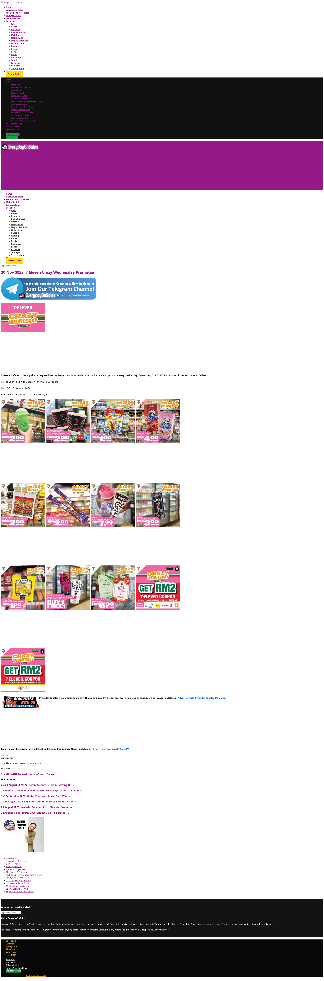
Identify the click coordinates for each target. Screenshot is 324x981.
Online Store (17, 43)
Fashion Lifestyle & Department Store (26, 101)
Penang (15, 49)
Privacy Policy (12, 965)
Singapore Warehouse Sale (54, 929)
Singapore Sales (32, 929)
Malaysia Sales (13, 15)
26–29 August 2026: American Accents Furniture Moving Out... (37, 785)
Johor (13, 24)
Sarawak (15, 63)
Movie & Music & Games (20, 115)
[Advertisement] (77, 171)
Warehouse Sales (14, 10)
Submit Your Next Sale (16, 968)
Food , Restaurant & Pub (21, 104)
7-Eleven (5, 755)
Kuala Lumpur (18, 32)
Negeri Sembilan (19, 40)
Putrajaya (16, 57)
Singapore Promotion (78, 929)
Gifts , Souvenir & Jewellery (22, 107)
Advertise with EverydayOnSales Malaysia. (201, 697)
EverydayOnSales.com (11, 924)
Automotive (16, 85)
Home (9, 7)
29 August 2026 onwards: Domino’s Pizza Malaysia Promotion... (38, 807)
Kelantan (15, 29)
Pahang (15, 46)
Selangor (15, 65)
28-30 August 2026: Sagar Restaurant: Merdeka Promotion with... (39, 801)
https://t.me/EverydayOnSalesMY (110, 748)
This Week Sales (12, 126)
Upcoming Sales (12, 129)
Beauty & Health (17, 93)
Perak (14, 51)
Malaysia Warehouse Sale (158, 924)
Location (10, 21)
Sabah (14, 60)
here (167, 929)
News (8, 132)
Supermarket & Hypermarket (23, 121)
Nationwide (17, 37)
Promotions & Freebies (17, 12)
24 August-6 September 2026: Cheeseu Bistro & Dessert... (35, 812)
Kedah (14, 26)
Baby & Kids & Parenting (21, 87)
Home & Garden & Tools (20, 110)
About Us (10, 959)
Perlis (14, 54)
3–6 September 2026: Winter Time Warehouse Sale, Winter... (36, 796)
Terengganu (17, 68)
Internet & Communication (22, 112)
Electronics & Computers (21, 98)
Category (10, 82)
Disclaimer (11, 962)
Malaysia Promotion (180, 924)
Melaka (15, 35)
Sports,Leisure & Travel (20, 118)
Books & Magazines (19, 96)
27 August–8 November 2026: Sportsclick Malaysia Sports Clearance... (42, 790)
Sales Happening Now (14, 124)
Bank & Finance (17, 90)
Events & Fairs (13, 18)
